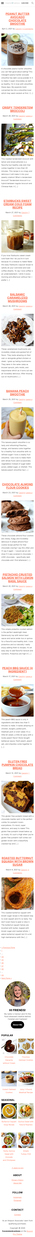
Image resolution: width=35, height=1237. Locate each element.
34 (2, 957)
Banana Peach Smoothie (17, 392)
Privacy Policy (17, 1180)
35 (2, 960)
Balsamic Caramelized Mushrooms (17, 298)
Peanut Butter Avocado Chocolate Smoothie (17, 18)
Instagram (17, 1197)
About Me (17, 1025)
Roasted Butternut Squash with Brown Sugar (17, 861)
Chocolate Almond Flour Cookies (17, 486)
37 (2, 966)
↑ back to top (17, 1168)
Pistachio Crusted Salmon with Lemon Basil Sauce (17, 578)
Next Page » (6, 978)
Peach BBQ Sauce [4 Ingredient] (17, 669)
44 (2, 975)
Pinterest (17, 1200)
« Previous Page (8, 947)
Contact (17, 1215)
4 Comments (27, 29)
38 (2, 969)
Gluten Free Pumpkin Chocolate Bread (17, 765)
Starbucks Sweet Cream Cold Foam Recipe (17, 204)
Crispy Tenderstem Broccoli (17, 109)
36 (2, 963)
